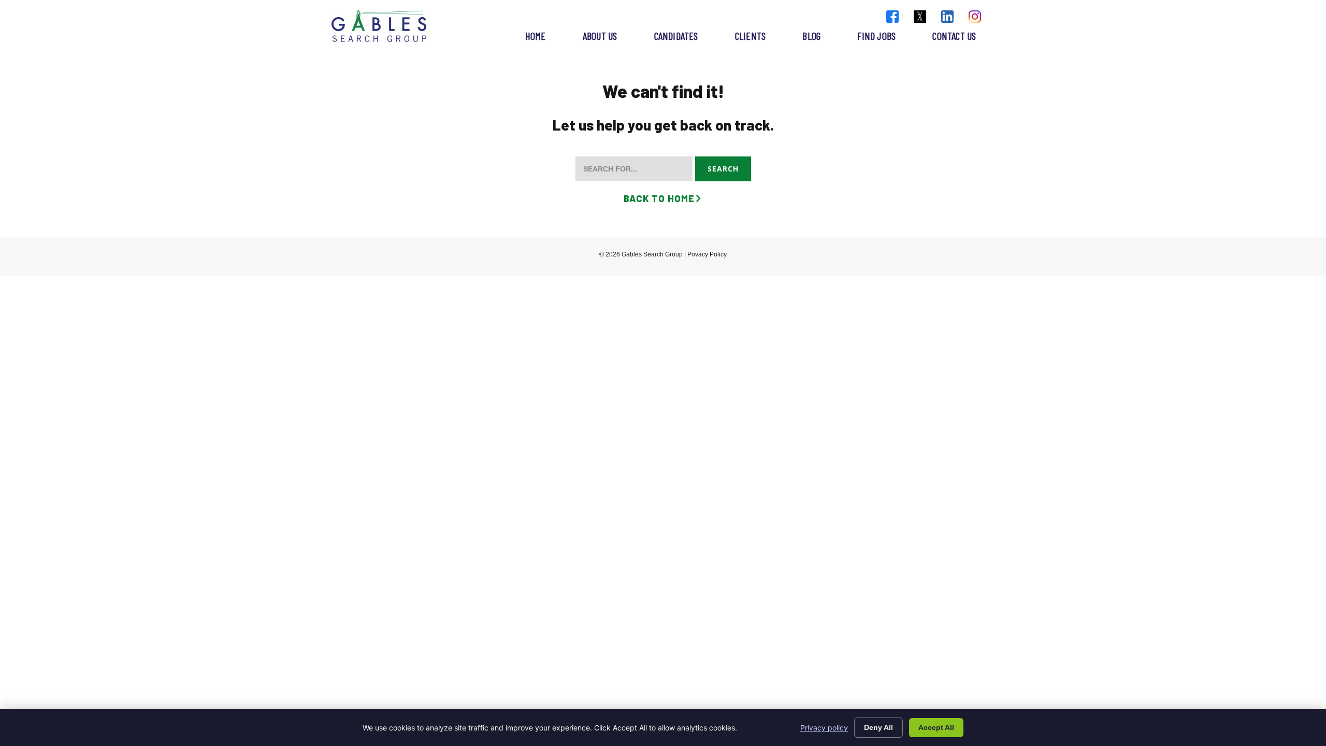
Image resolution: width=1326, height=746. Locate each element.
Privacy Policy (707, 254)
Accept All (936, 727)
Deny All (878, 727)
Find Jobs (876, 36)
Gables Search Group (379, 26)
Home (535, 36)
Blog (811, 36)
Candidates (676, 36)
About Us (600, 36)
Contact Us (954, 36)
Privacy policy (824, 727)
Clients (750, 36)
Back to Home (659, 198)
